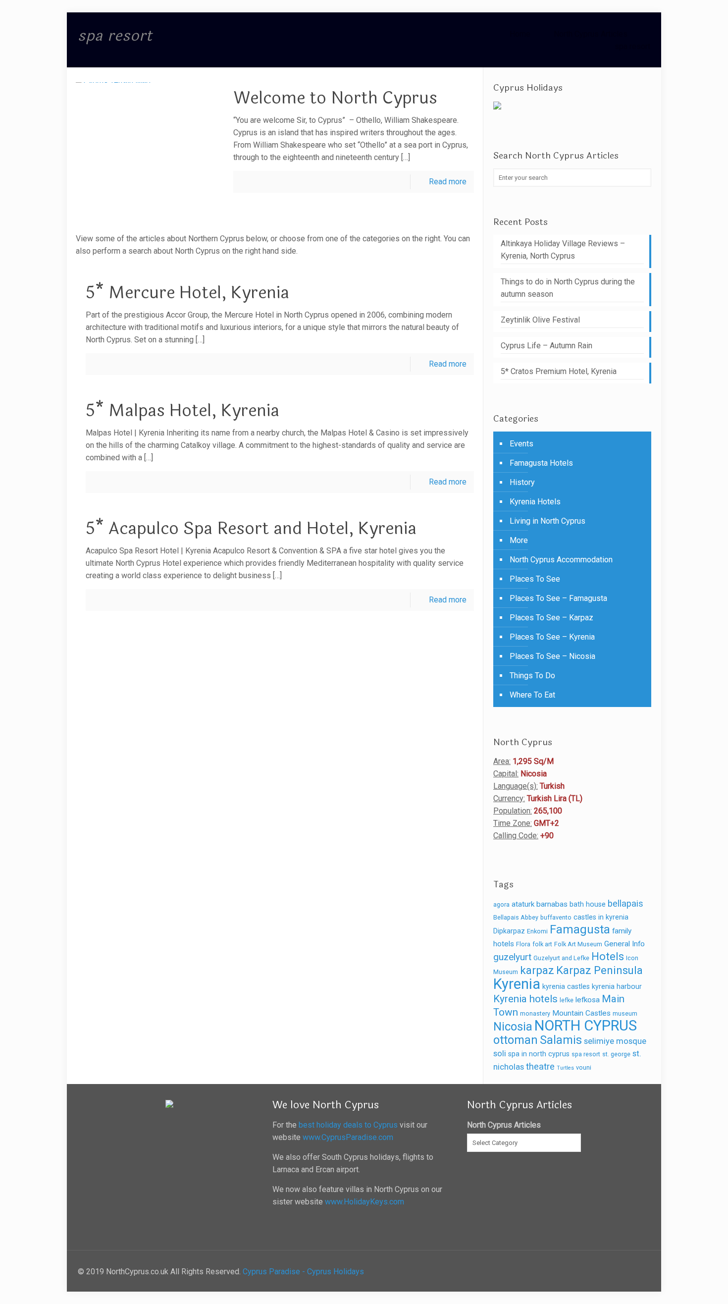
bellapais (625, 903)
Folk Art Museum (578, 944)
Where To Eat (532, 695)
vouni (583, 1067)
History (522, 482)
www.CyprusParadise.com (348, 1137)
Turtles (565, 1068)
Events (521, 443)
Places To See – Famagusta (558, 598)
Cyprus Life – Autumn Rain (546, 345)
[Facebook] (635, 1271)
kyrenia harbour (617, 986)
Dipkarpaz (509, 931)
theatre (540, 1066)
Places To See (535, 579)
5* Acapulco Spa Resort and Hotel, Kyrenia (251, 529)
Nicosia (512, 1026)
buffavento (556, 917)
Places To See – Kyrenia (552, 637)
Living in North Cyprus (547, 521)
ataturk (523, 904)
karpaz (537, 970)
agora (501, 904)
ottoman (515, 1040)
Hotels (607, 956)
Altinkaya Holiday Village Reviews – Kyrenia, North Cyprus (563, 250)
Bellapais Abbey (515, 917)
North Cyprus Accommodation (561, 559)
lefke (566, 1000)
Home (520, 34)
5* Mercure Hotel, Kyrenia (187, 293)
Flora (523, 944)
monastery (535, 1013)
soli (499, 1053)
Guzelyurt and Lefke (561, 958)
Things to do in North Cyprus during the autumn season (568, 288)
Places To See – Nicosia (552, 656)
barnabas (552, 904)
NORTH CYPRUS (585, 1025)
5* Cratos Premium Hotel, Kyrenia (559, 371)
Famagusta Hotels (541, 463)
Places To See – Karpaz (551, 617)
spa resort (632, 46)
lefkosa (587, 999)
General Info (624, 943)
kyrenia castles (566, 986)
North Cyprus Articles (590, 34)
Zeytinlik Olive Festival (540, 320)
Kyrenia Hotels (535, 501)
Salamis (561, 1040)
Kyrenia (516, 984)
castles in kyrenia (600, 917)
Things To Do (532, 675)
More (519, 540)
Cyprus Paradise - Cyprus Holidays (303, 1271)
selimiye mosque (615, 1041)
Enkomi (537, 931)
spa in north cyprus (539, 1054)
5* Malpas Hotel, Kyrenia (182, 411)
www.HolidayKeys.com (364, 1201)
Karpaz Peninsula (599, 970)
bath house (588, 904)
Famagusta (580, 929)
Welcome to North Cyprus (335, 98)
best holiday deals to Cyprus (348, 1125)
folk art (542, 944)
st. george (616, 1054)
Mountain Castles (581, 1013)
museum (625, 1013)
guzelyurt (512, 957)
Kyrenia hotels (525, 999)
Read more (448, 181)
